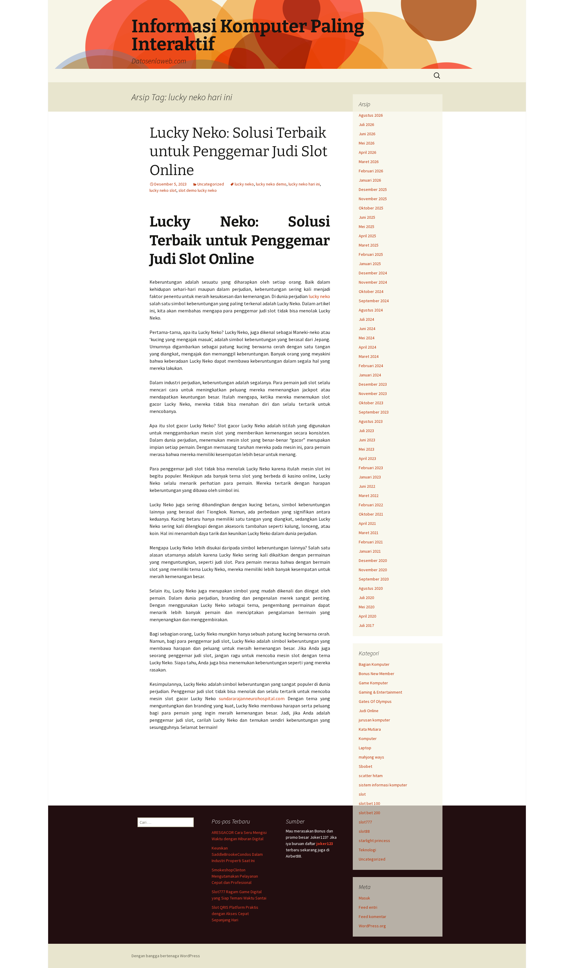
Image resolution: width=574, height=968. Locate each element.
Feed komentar (372, 916)
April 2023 (367, 458)
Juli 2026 (366, 124)
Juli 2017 (366, 625)
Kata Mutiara (370, 729)
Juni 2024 (367, 328)
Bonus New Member (376, 673)
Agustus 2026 (371, 115)
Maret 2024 (368, 356)
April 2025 (367, 235)
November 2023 (373, 393)
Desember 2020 (373, 560)
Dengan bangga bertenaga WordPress (166, 955)
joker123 (324, 843)
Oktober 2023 (371, 402)
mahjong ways (371, 757)
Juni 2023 (367, 440)
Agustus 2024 (371, 310)
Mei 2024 (366, 338)
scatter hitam (371, 775)
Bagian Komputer (374, 664)
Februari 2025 (371, 254)
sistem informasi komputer (383, 785)
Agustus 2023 (371, 421)
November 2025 (373, 198)
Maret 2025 (368, 245)
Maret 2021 (368, 532)
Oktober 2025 (371, 208)
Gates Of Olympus (375, 701)
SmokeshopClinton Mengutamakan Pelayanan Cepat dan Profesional (235, 876)
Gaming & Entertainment (380, 692)
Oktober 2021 (371, 514)
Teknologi (367, 849)
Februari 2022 (371, 504)
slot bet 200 (369, 812)
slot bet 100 (369, 803)
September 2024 (374, 300)
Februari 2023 (371, 467)
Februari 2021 (371, 542)
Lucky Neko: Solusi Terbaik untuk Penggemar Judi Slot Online (238, 151)
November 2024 (373, 282)
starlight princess (374, 840)
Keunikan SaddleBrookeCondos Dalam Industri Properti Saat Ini (237, 854)
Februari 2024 (371, 365)
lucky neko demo (271, 184)
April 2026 (367, 152)
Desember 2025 (373, 189)
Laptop (365, 747)
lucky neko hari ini (304, 184)
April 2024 (367, 347)
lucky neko (244, 184)
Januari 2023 (370, 477)
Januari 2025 (370, 263)
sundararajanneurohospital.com (252, 698)
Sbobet (365, 766)
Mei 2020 (366, 607)
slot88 (364, 831)
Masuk (364, 898)
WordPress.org (372, 926)
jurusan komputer (374, 720)
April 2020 (367, 616)
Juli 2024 (366, 319)
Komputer (368, 738)
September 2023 (374, 412)
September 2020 (374, 579)
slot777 (365, 822)
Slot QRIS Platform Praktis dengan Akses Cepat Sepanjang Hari (235, 914)
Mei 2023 (366, 449)
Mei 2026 (366, 143)
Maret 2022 (368, 495)
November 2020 (373, 569)
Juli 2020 (366, 597)
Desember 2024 (373, 273)
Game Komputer (373, 683)
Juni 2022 (367, 486)
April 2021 (367, 523)
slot (362, 794)
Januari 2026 (370, 180)
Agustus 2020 (371, 588)
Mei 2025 (366, 226)
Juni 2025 (367, 217)
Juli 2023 (366, 430)
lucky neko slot (162, 190)
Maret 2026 (368, 161)
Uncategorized (210, 184)
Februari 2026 (371, 171)
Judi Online (368, 710)
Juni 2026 (367, 133)
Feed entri (368, 907)
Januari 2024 (370, 375)
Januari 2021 (370, 551)
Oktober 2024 (371, 291)
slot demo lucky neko (197, 190)
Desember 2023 (373, 384)
